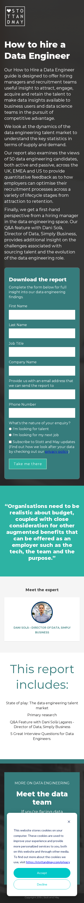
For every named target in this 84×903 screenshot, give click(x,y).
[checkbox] (42, 432)
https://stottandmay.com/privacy (48, 862)
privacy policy (56, 452)
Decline (42, 884)
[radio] (42, 429)
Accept (42, 873)
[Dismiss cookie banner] (68, 822)
